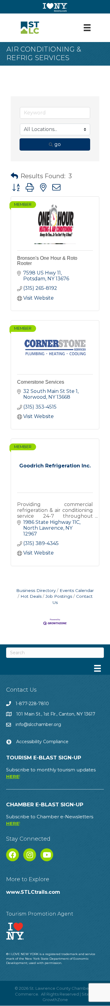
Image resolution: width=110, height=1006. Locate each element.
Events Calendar (77, 590)
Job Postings (59, 596)
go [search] (57, 144)
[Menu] (87, 27)
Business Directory (36, 590)
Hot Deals (31, 596)
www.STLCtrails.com (33, 892)
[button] (14, 176)
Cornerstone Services (40, 382)
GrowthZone (55, 999)
